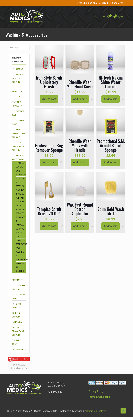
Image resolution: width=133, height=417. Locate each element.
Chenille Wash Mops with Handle (79, 145)
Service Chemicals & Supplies (18, 146)
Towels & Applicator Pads (21, 244)
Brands (19, 69)
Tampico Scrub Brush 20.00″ (49, 211)
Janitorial (17, 322)
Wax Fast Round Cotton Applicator (80, 209)
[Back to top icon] (123, 410)
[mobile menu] (95, 17)
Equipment (17, 280)
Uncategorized (19, 349)
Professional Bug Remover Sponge (49, 147)
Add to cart (49, 99)
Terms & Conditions (99, 396)
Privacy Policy (96, 391)
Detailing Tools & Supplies (18, 78)
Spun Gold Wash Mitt (111, 211)
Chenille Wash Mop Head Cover (80, 84)
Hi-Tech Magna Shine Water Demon (111, 82)
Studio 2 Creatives (96, 410)
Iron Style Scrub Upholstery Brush (49, 82)
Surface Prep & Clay (20, 233)
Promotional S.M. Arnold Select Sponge (111, 145)
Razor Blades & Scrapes (20, 209)
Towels (19, 97)
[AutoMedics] (26, 17)
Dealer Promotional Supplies (18, 331)
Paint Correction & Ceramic (18, 133)
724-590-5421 (56, 391)
